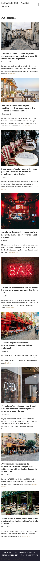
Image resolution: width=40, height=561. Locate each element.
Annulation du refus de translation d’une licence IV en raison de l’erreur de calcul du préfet (19, 235)
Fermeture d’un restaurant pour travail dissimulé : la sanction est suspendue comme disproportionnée (18, 408)
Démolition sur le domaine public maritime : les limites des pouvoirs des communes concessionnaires (18, 108)
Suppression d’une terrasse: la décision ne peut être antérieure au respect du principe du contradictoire (19, 171)
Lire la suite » (12, 74)
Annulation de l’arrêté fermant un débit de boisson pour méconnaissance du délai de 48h (19, 290)
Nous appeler (32, 555)
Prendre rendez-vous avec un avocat (20, 552)
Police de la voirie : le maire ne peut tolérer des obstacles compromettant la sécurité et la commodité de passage (19, 56)
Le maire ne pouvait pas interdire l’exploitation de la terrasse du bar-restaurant (16, 345)
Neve (3, 559)
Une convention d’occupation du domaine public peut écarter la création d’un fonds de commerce (19, 521)
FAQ (22, 555)
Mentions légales (10, 555)
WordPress (19, 559)
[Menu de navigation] (36, 4)
